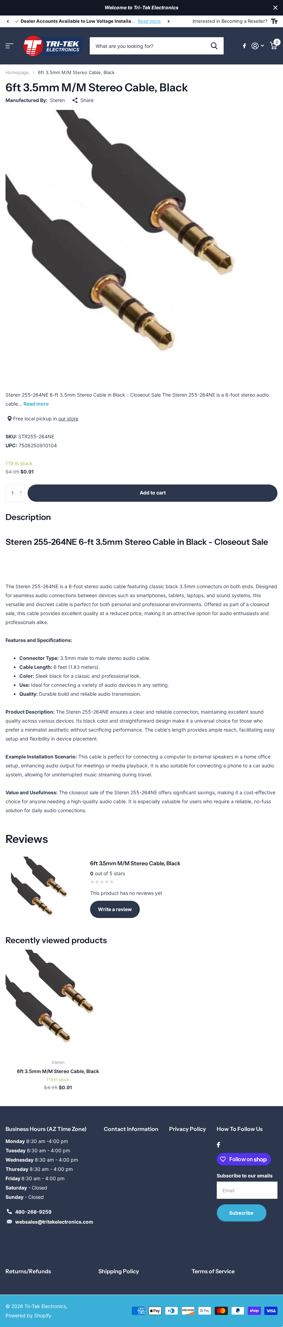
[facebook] (218, 1144)
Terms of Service (213, 1271)
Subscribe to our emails (245, 1175)
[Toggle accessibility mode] (274, 21)
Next (168, 21)
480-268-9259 (33, 1212)
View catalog (9, 46)
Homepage (17, 72)
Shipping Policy (118, 1271)
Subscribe (241, 1213)
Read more (149, 21)
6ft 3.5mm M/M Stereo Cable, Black (58, 1071)
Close (275, 8)
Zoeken (214, 45)
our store (68, 418)
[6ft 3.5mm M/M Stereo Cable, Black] (58, 1002)
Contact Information (131, 1128)
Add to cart (153, 493)
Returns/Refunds (28, 1271)
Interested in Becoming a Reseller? (230, 21)
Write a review (115, 909)
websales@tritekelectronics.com (54, 1222)
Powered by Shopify (28, 1315)
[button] (7, 21)
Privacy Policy (187, 1128)
